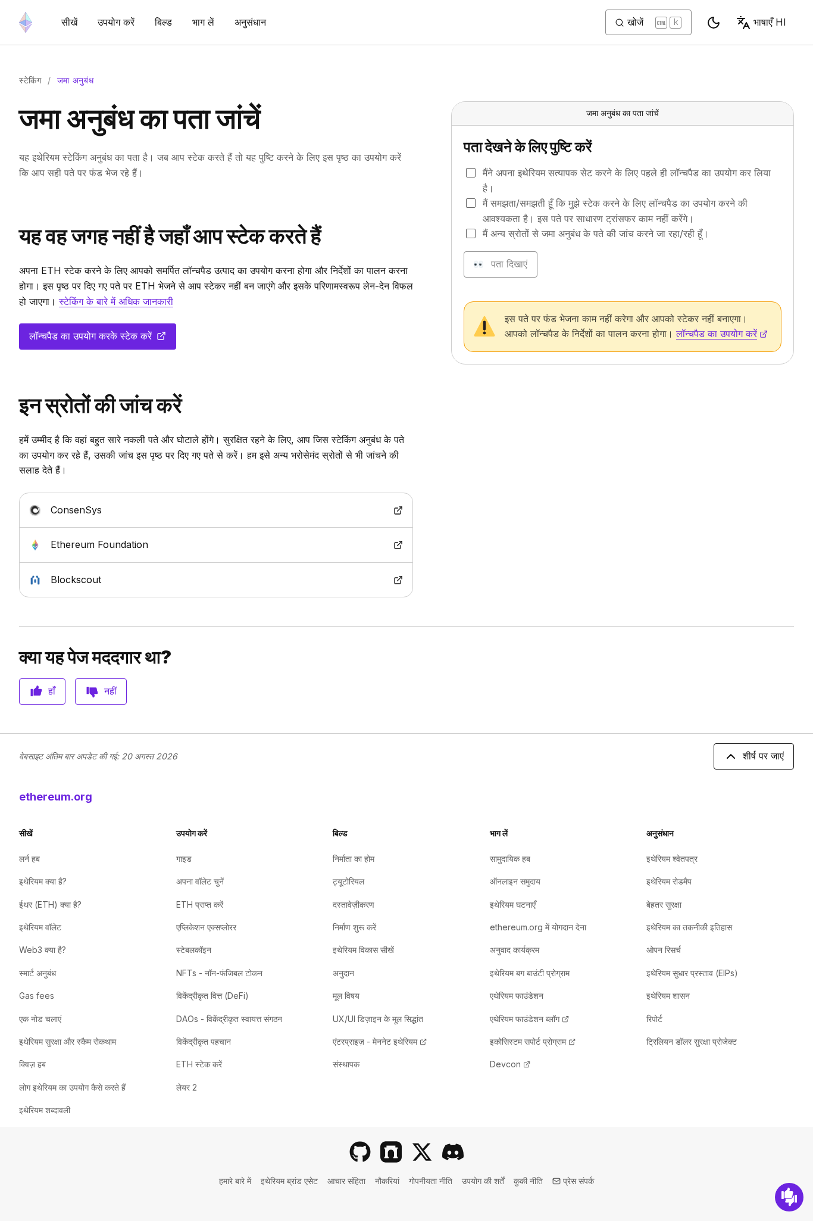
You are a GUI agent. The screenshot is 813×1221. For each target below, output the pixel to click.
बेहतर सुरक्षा (663, 904)
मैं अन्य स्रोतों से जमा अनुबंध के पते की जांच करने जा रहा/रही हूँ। (596, 233)
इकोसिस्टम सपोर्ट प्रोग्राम (533, 1041)
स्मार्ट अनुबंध (37, 973)
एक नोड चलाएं (40, 1019)
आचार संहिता (346, 1181)
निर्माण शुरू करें (354, 927)
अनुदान (343, 973)
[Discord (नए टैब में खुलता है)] (453, 1152)
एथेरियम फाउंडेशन (516, 995)
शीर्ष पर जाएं (763, 756)
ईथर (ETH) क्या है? (50, 904)
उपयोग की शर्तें (483, 1181)
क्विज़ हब (32, 1064)
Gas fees (36, 995)
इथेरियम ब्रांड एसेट (289, 1181)
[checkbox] (471, 172)
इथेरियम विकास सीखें (363, 950)
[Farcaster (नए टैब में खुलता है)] (391, 1152)
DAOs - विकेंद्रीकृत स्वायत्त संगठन (229, 1019)
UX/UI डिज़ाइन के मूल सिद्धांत (378, 1019)
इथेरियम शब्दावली (44, 1110)
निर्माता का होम (353, 859)
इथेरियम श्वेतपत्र (672, 859)
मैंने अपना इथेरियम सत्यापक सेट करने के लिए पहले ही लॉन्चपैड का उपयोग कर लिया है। (627, 180)
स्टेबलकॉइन (193, 950)
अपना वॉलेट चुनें (200, 881)
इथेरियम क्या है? (43, 881)
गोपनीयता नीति (430, 1181)
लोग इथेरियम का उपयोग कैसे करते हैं (72, 1087)
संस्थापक (346, 1064)
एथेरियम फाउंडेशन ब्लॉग (529, 1019)
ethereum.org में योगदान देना (538, 927)
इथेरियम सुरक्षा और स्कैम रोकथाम (67, 1041)
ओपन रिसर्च (663, 950)
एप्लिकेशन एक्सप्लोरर (206, 927)
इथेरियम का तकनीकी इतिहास (689, 927)
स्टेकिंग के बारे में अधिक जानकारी (116, 301)
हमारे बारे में (235, 1181)
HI (769, 22)
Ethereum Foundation (135, 544)
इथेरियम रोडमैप (669, 881)
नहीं (110, 691)
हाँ (51, 691)
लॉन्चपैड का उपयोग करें (722, 333)
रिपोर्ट (654, 1019)
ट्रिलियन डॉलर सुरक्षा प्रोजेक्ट (691, 1041)
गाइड (184, 859)
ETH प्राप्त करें (199, 904)
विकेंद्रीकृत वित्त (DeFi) (212, 995)
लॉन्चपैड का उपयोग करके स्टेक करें (99, 339)
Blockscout (112, 579)
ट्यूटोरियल (348, 881)
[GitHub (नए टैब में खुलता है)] (360, 1152)
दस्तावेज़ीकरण (353, 904)
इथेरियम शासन (668, 995)
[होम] (25, 22)
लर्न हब (29, 859)
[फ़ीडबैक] (789, 1197)
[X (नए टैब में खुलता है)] (422, 1152)
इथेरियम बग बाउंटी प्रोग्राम (530, 973)
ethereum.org (55, 796)
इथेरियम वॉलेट (40, 927)
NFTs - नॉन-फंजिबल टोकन (219, 973)
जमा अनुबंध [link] (75, 80)
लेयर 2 (186, 1087)
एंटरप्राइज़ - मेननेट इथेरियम (380, 1041)
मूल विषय (346, 995)
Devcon (510, 1064)
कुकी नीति (528, 1181)
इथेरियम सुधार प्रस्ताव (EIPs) (692, 973)
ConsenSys (112, 509)
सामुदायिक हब (510, 859)
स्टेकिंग (30, 80)
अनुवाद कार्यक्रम (514, 950)
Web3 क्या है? (42, 950)
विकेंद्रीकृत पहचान (203, 1041)
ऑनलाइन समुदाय (515, 881)
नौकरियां (387, 1181)
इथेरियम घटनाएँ (513, 904)
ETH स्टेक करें (199, 1064)
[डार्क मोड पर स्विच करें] (713, 22)
